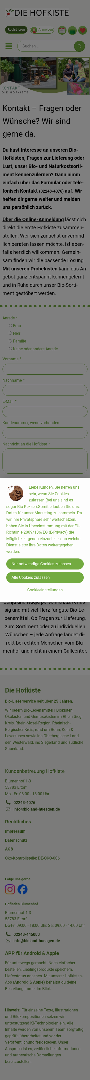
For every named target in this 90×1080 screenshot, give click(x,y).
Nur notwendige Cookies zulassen (41, 563)
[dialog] (45, 540)
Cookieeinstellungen (45, 590)
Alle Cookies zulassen (31, 577)
